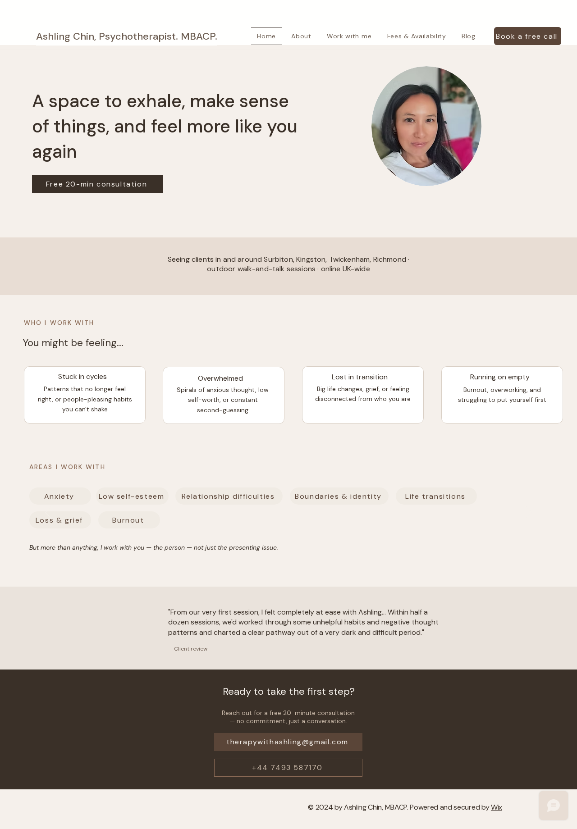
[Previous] (48, 513)
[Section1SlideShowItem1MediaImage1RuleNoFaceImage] (289, 564)
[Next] (528, 513)
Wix (496, 807)
